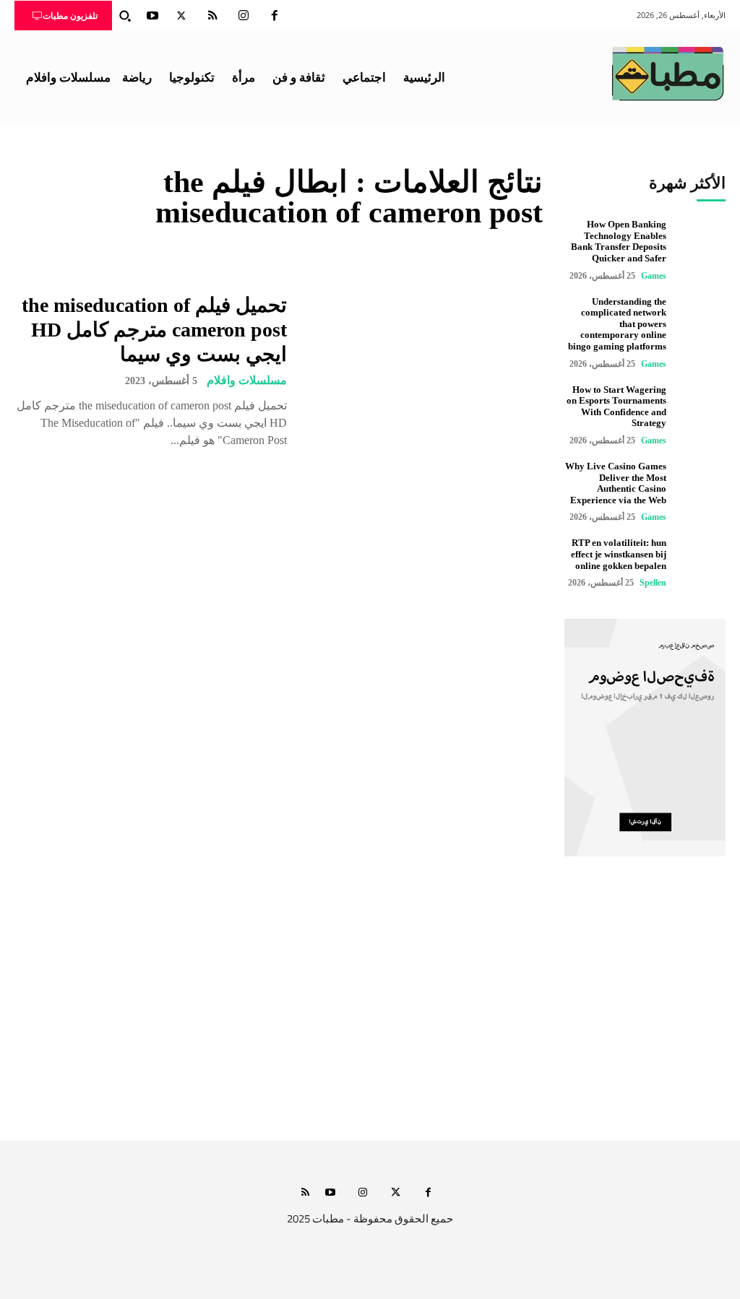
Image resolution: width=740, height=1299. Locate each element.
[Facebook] (274, 15)
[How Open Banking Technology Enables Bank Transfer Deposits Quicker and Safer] (701, 243)
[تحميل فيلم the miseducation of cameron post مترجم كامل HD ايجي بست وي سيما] (424, 371)
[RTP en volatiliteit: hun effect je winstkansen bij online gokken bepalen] (701, 561)
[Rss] (305, 1193)
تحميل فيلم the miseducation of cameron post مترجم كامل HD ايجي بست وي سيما (154, 329)
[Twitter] (181, 15)
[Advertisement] (370, 1005)
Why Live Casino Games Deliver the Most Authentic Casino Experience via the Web (615, 483)
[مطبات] (668, 73)
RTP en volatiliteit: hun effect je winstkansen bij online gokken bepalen (618, 553)
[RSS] (212, 15)
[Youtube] (152, 15)
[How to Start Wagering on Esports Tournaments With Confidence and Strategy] (701, 408)
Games (653, 276)
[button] (125, 16)
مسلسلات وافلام (247, 380)
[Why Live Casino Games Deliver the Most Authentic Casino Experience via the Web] (701, 485)
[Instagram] (243, 15)
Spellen (653, 583)
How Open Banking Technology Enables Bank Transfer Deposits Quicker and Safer (618, 241)
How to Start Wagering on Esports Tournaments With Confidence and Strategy (616, 406)
